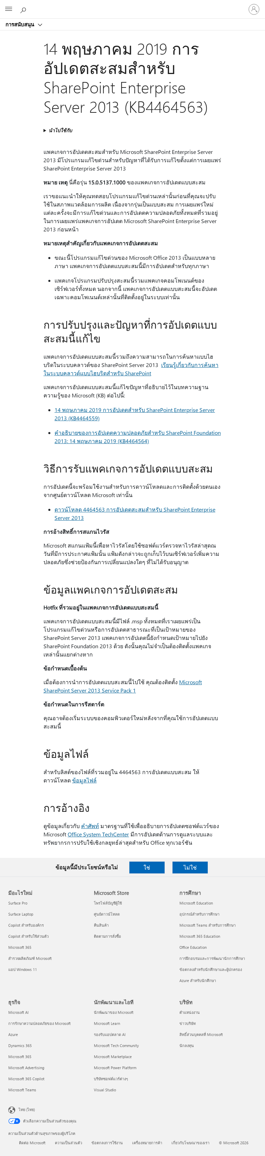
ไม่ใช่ (190, 867)
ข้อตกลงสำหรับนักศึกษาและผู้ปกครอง (210, 969)
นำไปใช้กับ (60, 130)
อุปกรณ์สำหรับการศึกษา (199, 914)
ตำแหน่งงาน (189, 1012)
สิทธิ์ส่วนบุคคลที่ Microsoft (201, 1034)
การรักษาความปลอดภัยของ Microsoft (39, 1023)
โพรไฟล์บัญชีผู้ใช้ (108, 903)
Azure (13, 1034)
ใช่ (147, 867)
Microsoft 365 (19, 947)
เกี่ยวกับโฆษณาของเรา (190, 1142)
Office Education (193, 947)
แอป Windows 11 (22, 969)
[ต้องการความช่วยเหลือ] (24, 9)
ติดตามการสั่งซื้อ (107, 936)
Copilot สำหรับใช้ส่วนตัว (28, 936)
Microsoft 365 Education (199, 936)
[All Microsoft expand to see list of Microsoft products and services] (8, 9)
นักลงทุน (186, 1045)
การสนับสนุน (21, 24)
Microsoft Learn (107, 1023)
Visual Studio (105, 1089)
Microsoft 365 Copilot (26, 1078)
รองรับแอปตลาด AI (110, 1034)
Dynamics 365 (20, 1045)
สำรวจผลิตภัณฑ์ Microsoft (30, 958)
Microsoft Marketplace (113, 1056)
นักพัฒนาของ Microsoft (114, 1012)
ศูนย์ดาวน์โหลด (107, 914)
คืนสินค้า (101, 925)
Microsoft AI (18, 1012)
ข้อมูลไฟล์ (84, 780)
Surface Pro (17, 903)
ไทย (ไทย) (27, 1109)
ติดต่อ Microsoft (32, 1142)
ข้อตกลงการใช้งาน (107, 1142)
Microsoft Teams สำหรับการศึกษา (207, 925)
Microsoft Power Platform (115, 1067)
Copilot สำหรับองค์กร (26, 925)
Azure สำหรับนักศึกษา (197, 980)
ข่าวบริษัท (187, 1023)
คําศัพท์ (90, 825)
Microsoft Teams (22, 1089)
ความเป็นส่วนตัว (68, 1142)
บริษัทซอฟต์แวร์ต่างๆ (111, 1078)
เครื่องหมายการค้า (147, 1142)
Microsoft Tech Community (116, 1045)
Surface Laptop (20, 914)
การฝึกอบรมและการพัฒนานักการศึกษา (212, 958)
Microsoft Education (196, 903)
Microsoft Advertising (26, 1067)
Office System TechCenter (98, 834)
